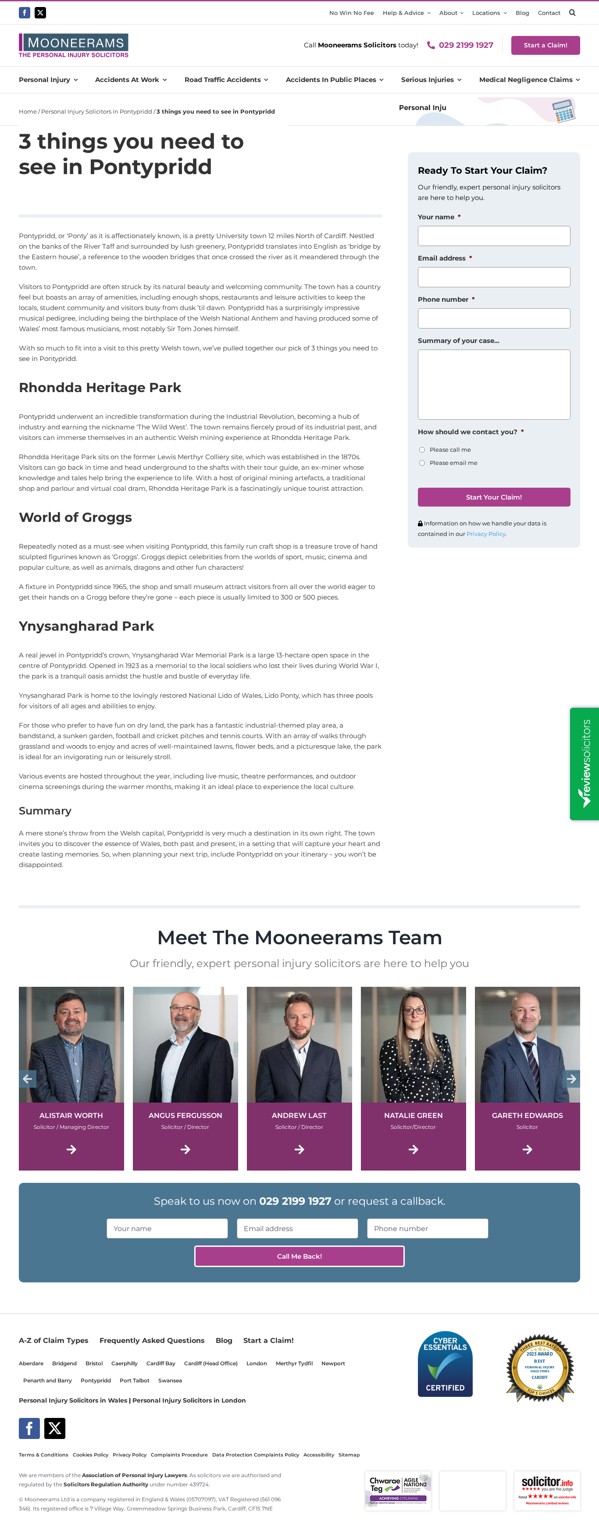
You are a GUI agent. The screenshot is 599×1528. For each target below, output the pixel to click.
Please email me (454, 462)
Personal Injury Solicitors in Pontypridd (96, 111)
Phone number (446, 299)
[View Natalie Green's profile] (413, 1079)
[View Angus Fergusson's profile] (185, 1079)
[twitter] (40, 12)
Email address (445, 258)
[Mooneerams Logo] (73, 36)
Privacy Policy (486, 534)
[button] (572, 12)
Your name (439, 217)
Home (28, 111)
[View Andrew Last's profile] (299, 1079)
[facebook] (24, 12)
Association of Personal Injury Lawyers (134, 1475)
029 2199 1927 (466, 45)
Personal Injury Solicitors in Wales (73, 1400)
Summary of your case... (458, 340)
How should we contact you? (471, 432)
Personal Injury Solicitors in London (189, 1400)
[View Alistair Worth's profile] (71, 1079)
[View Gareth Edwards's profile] (527, 1079)
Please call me (450, 449)
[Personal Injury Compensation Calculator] (486, 100)
